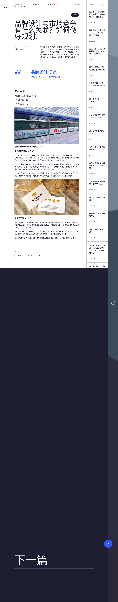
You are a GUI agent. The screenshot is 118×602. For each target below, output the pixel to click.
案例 (77, 5)
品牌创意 (29, 255)
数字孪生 (51, 5)
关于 (64, 5)
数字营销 (36, 5)
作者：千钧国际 (19, 49)
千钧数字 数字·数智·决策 (19, 5)
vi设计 (38, 255)
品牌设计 (74, 15)
